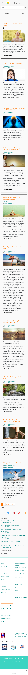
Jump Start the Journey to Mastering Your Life (11, 321)
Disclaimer (21, 661)
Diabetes (3, 586)
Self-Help (17, 587)
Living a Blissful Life (19, 28)
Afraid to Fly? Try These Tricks (12, 63)
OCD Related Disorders (20, 567)
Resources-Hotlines (6, 615)
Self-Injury (17, 590)
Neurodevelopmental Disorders (20, 564)
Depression (4, 583)
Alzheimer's (4, 573)
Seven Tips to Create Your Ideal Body (12, 247)
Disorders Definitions (6, 605)
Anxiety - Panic (5, 576)
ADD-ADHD (4, 567)
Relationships (18, 581)
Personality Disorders (20, 574)
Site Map (6, 658)
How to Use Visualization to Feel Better (13, 24)
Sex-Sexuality (18, 594)
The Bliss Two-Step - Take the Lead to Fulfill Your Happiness (12, 420)
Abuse (2, 563)
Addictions (3, 570)
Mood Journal (4, 625)
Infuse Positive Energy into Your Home (13, 377)
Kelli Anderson (7, 28)
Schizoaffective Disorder (21, 597)
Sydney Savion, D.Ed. (9, 251)
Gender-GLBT (4, 596)
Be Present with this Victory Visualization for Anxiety (11, 148)
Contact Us (16, 658)
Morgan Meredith (8, 112)
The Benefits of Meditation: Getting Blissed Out (11, 198)
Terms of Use (7, 661)
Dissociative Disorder (6, 589)
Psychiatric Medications (7, 608)
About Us (11, 658)
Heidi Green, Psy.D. (9, 66)
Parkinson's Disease (19, 570)
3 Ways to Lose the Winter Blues (13, 463)
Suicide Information (6, 618)
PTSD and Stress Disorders (19, 577)
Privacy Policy (14, 661)
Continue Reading (8, 55)
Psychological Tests (6, 621)
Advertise (22, 658)
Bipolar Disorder (5, 580)
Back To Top (4, 553)
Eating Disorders (5, 593)
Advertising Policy (14, 665)
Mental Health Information (7, 612)
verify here (24, 638)
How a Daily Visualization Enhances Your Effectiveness (14, 109)
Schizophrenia (18, 584)
